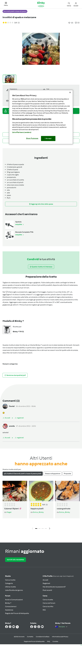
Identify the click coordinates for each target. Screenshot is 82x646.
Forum (7, 596)
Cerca (45, 596)
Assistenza (9, 610)
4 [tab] (46, 528)
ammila (12, 426)
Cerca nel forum (49, 603)
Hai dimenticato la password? (54, 587)
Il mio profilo (58, 576)
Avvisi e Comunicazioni (14, 600)
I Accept (48, 138)
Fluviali (12, 406)
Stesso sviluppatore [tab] (52, 474)
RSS (44, 610)
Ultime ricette (10, 587)
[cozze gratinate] (67, 491)
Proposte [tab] (67, 474)
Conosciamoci (10, 606)
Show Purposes (32, 138)
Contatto (30, 637)
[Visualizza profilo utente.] (5, 406)
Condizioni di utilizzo (42, 637)
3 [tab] (43, 528)
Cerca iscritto (48, 606)
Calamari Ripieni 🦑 (12, 508)
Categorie (9, 583)
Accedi (45, 580)
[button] (6, 4)
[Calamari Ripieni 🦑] (15, 491)
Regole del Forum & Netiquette (17, 613)
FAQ (48, 641)
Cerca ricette (10, 580)
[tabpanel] (41, 506)
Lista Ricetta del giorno (14, 590)
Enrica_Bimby (38, 512)
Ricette (8, 576)
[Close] (70, 92)
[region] (41, 117)
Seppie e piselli (37, 508)
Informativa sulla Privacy (60, 637)
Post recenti (47, 590)
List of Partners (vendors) (21, 132)
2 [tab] (39, 528)
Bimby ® (8, 603)
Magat (9, 512)
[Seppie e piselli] (41, 491)
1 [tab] (36, 528)
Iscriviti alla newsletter (15, 560)
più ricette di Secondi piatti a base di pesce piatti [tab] (22, 474)
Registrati (46, 583)
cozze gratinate (63, 508)
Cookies (55, 641)
